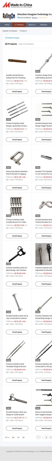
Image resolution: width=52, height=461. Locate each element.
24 (13, 437)
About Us (31, 25)
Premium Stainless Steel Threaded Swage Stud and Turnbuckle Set (16, 366)
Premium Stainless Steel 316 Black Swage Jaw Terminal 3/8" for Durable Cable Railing (17, 270)
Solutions (43, 25)
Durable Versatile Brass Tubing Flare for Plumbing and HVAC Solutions (15, 77)
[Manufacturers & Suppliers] (17, 5)
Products (20, 25)
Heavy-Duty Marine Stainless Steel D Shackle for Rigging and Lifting (16, 174)
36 (18, 437)
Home (7, 25)
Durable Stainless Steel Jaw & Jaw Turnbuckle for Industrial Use (17, 318)
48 (23, 437)
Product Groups (13, 38)
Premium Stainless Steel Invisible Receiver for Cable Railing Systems (16, 222)
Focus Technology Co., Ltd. (31, 451)
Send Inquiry (17, 91)
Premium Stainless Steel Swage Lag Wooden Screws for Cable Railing (16, 125)
